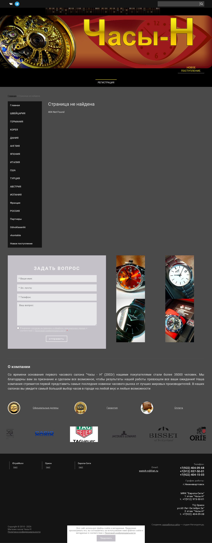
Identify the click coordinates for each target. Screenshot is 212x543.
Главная (12, 96)
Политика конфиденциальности (24, 532)
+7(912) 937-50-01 (192, 471)
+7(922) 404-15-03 (192, 474)
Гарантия (112, 407)
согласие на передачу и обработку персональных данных (58, 328)
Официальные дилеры (46, 407)
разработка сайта (171, 524)
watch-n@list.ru (148, 470)
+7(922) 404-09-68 (192, 467)
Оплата (178, 407)
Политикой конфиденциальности (50, 331)
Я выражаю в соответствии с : (53, 329)
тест (15, 467)
